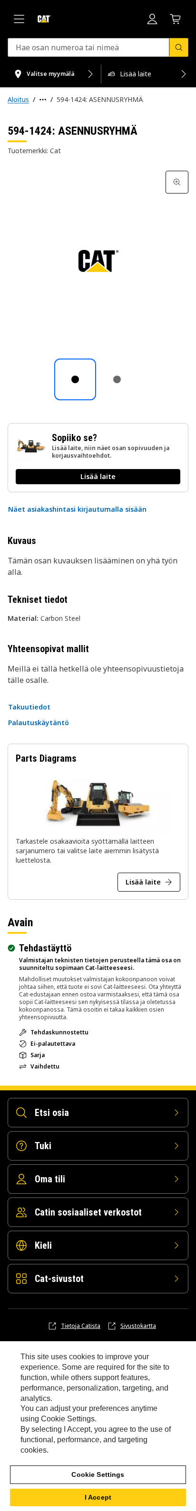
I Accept (98, 1497)
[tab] (75, 379)
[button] (77, 509)
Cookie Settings (97, 1474)
